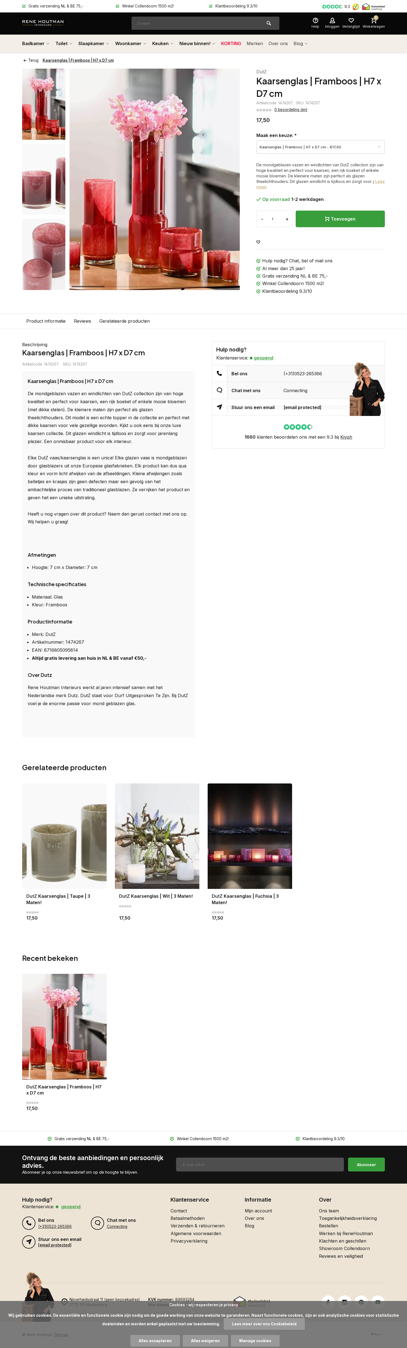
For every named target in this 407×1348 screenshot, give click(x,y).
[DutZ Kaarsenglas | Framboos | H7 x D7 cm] (64, 1026)
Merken (255, 43)
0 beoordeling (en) (290, 109)
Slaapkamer (91, 43)
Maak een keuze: (276, 135)
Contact (179, 1211)
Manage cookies (255, 1341)
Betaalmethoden (188, 1218)
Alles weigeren (205, 1341)
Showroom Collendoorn (344, 1248)
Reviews (82, 321)
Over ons (278, 43)
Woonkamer (128, 43)
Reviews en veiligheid (341, 1256)
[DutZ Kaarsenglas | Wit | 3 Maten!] (157, 836)
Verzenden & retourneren (198, 1225)
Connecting (295, 390)
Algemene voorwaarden (196, 1233)
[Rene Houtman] (55, 23)
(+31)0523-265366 (303, 373)
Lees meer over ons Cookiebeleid (264, 1324)
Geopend (263, 358)
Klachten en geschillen (342, 1241)
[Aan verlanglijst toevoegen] (258, 242)
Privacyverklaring (189, 1241)
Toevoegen (343, 219)
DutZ (261, 71)
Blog (298, 43)
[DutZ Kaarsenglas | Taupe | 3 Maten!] (64, 836)
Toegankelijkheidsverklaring (348, 1218)
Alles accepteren (155, 1341)
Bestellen (328, 1225)
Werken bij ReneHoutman (346, 1233)
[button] (43, 285)
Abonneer (366, 1164)
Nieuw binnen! (194, 43)
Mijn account (258, 1211)
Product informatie (46, 321)
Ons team (329, 1211)
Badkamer (33, 43)
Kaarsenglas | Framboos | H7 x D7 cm (78, 60)
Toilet (61, 43)
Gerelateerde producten (124, 321)
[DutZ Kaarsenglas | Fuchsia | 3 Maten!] (250, 836)
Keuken (160, 43)
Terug (33, 60)
